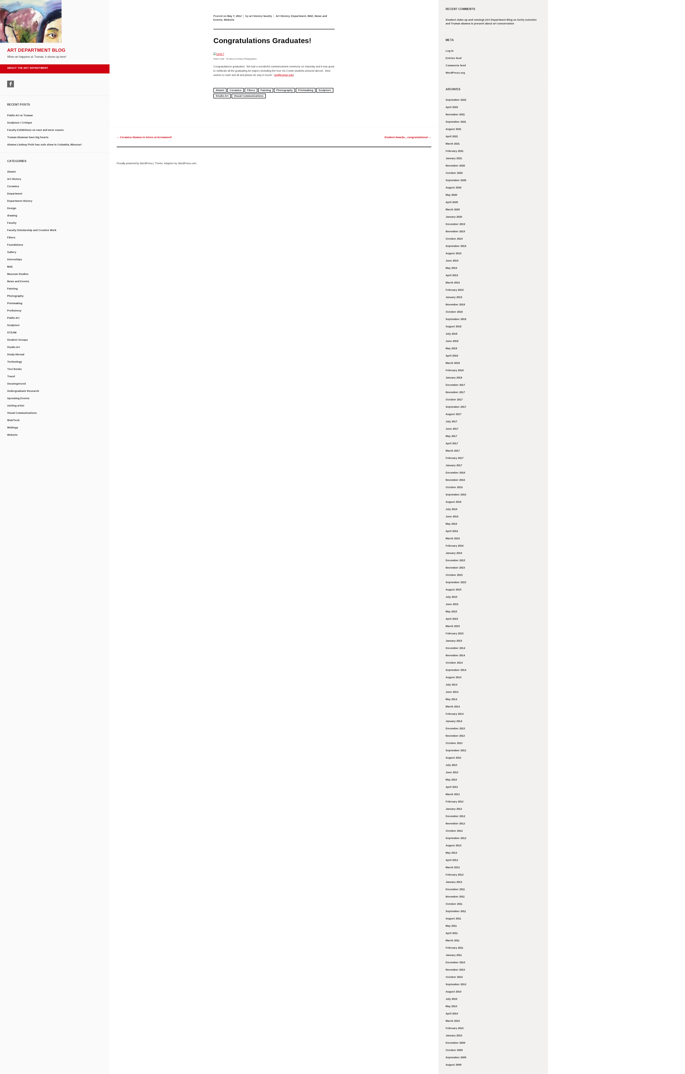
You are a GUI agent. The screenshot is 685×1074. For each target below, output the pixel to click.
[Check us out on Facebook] (10, 84)
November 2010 (455, 969)
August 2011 (453, 918)
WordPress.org (455, 72)
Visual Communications (22, 412)
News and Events (18, 281)
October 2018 (454, 311)
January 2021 (454, 158)
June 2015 (452, 604)
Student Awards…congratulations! (407, 137)
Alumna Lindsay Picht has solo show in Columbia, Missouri (44, 144)
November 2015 (455, 567)
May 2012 (451, 852)
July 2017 (451, 421)
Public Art (13, 317)
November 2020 (455, 165)
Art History (14, 179)
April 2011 (452, 933)
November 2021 (455, 114)
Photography (15, 296)
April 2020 (452, 202)
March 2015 (453, 626)
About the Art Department (27, 68)
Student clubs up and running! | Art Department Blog (479, 19)
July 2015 (451, 596)
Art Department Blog (36, 50)
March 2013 (453, 794)
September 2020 (456, 180)
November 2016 (455, 480)
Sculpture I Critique (19, 122)
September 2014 (456, 670)
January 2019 (454, 297)
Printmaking (14, 303)
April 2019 (452, 275)
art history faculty (260, 16)
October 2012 (454, 830)
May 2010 (451, 1006)
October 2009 (454, 1050)
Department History (19, 201)
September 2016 (456, 494)
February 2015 (454, 633)
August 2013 (453, 757)
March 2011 (453, 940)
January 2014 (454, 721)
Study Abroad (15, 354)
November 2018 (455, 304)
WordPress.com (187, 163)
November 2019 (455, 231)
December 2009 (455, 1042)
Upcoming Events (18, 398)
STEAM (11, 332)
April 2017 (452, 443)
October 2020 (454, 173)
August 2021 (453, 129)
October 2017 (454, 399)
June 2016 (452, 516)
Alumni (11, 171)
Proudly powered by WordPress (135, 163)
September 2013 (456, 750)
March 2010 (453, 1020)
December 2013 (455, 728)
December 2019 (455, 224)
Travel (11, 376)
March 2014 (453, 706)
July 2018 (451, 333)
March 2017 (453, 450)
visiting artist (15, 405)
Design (11, 208)
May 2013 (451, 779)
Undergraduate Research (23, 391)
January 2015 (454, 640)
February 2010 (454, 1028)
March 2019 (453, 282)
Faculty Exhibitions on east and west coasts (35, 130)
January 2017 (454, 465)
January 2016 (454, 553)
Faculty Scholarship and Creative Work (31, 230)
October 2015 (454, 575)
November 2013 (455, 735)
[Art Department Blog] (31, 41)
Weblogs (12, 427)
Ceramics (13, 186)
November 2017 (455, 392)
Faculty (11, 222)
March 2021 (453, 143)
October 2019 (454, 238)
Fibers (11, 237)
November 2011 (455, 896)
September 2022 (456, 99)
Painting (12, 288)
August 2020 (453, 187)
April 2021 (452, 136)
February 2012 (454, 874)
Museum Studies (18, 274)
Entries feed (453, 58)
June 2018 (452, 341)
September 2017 (456, 406)
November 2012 (455, 823)
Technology (14, 361)
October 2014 (454, 662)
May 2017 (451, 436)
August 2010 (453, 991)
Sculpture (13, 325)
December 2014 (455, 648)
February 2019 (454, 289)
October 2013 (454, 743)
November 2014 (455, 655)
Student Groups (17, 339)
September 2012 (456, 838)
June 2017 (452, 428)
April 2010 (452, 1013)
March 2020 (453, 209)
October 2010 (454, 977)
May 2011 (451, 925)
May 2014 (451, 699)
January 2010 (454, 1035)
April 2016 (452, 531)
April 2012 (452, 860)
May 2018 (451, 348)
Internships (14, 259)
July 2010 (451, 999)
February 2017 (454, 458)
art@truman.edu (284, 75)
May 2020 (451, 194)
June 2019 (452, 260)
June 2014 (452, 692)
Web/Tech (13, 420)
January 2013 (454, 808)
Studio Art (13, 347)
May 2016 (451, 523)
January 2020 (454, 216)
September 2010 (456, 984)
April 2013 (452, 787)
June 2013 (452, 772)
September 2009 (456, 1057)
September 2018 (456, 319)
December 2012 (455, 816)
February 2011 (454, 947)
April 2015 (452, 618)
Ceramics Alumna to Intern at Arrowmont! (144, 137)
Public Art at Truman (20, 115)
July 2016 (451, 509)
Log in (449, 50)
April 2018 (452, 355)
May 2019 (451, 268)
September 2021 (456, 121)
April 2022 (452, 107)
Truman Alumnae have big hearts (28, 137)
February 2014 (454, 713)
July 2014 (451, 684)
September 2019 (456, 246)
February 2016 (454, 545)
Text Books (14, 369)
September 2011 (456, 911)
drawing (12, 215)
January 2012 (454, 882)
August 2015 (453, 589)
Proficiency (14, 310)
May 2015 (451, 611)
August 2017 (453, 414)
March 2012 (453, 867)
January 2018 (454, 377)
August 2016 (453, 501)
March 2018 (453, 363)
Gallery (11, 252)
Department (14, 193)
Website (12, 434)
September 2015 (456, 582)
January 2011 (454, 955)
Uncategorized (16, 383)
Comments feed (456, 65)
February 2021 (454, 151)
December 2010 (455, 962)
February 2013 (454, 801)
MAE (10, 266)
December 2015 (455, 560)
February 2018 (454, 370)
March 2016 (453, 538)
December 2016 (455, 472)
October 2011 (454, 903)
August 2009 (453, 1064)
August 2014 (453, 677)
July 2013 (451, 765)
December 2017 (455, 384)
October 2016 (454, 487)
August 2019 (453, 253)
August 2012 (453, 845)
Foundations (15, 244)
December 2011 (455, 889)
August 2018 (453, 326)
